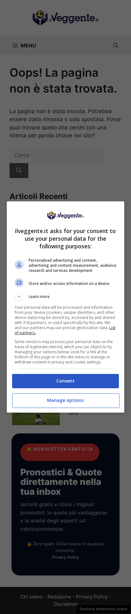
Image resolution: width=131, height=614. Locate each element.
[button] (66, 296)
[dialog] (66, 307)
